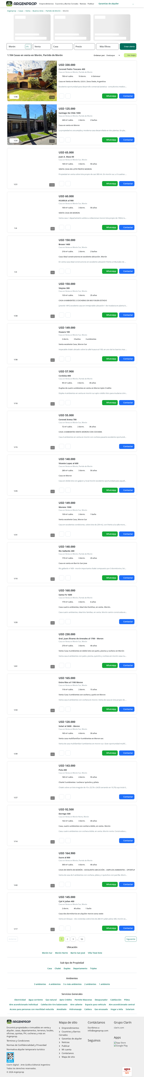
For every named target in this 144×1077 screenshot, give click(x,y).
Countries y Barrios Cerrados (66, 4)
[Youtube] (99, 1046)
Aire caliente (76, 1005)
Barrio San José (78, 953)
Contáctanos (68, 1053)
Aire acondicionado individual (23, 1005)
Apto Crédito (65, 1000)
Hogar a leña (117, 1009)
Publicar (91, 4)
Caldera (88, 1009)
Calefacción (115, 1000)
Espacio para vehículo (95, 1005)
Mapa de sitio (68, 1056)
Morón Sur (47, 953)
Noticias (83, 4)
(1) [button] (27, 46)
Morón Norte (61, 953)
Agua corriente (36, 1000)
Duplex (67, 968)
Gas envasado (101, 1009)
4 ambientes (55, 984)
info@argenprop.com (98, 1030)
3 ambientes (40, 984)
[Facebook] (90, 1046)
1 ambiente (104, 984)
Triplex (93, 968)
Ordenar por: (99, 55)
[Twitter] (103, 1046)
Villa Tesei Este (95, 953)
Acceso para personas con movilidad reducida (32, 1009)
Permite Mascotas (83, 1000)
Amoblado (62, 1009)
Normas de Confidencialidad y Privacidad (26, 1045)
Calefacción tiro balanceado (54, 1005)
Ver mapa (131, 55)
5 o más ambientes (72, 984)
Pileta (127, 1000)
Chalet (58, 968)
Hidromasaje (75, 1009)
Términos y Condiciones (18, 1040)
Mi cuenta (66, 1049)
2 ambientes (90, 984)
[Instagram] (94, 1046)
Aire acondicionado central (122, 1005)
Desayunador (101, 1000)
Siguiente (130, 939)
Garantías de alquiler (109, 3)
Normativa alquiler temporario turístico (26, 1049)
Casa (49, 968)
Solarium (130, 1009)
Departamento (80, 968)
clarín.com (119, 1027)
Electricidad (20, 1000)
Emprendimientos (46, 4)
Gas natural (51, 1000)
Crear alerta (129, 46)
